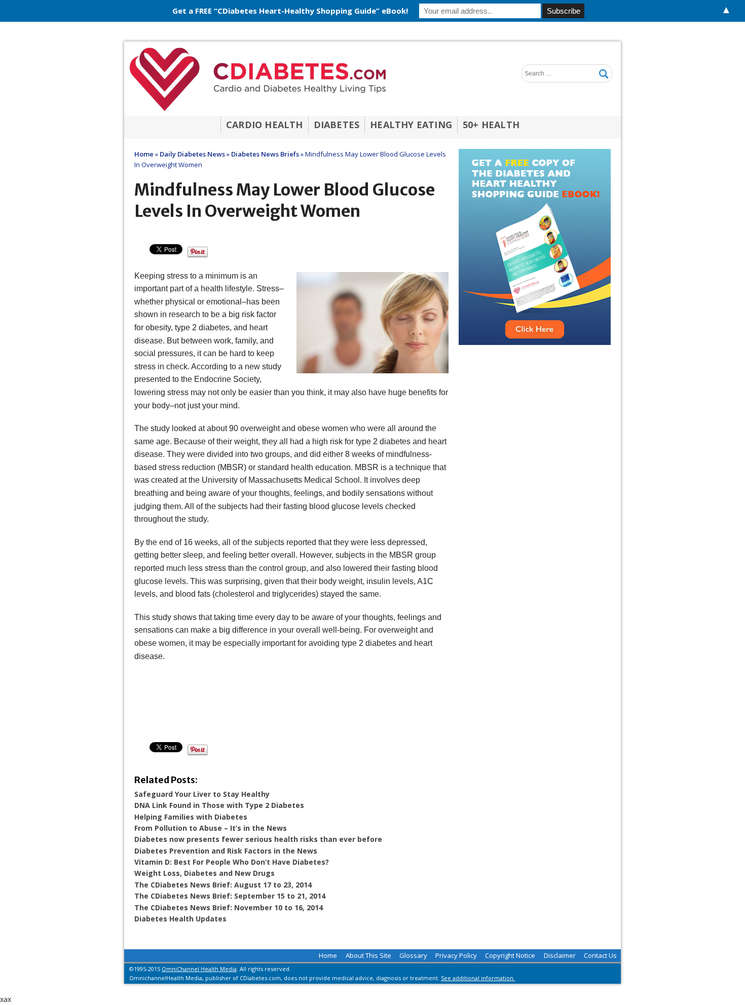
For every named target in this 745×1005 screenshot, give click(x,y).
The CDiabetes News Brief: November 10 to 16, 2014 (228, 907)
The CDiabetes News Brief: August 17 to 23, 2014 (223, 885)
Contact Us (600, 955)
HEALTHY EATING (411, 125)
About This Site (368, 955)
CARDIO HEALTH (264, 125)
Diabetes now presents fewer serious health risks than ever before (258, 839)
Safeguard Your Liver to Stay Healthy (202, 794)
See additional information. (478, 978)
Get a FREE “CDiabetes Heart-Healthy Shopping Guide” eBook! (290, 11)
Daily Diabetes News (192, 154)
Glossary (413, 955)
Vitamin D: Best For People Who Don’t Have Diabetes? (231, 862)
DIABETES (337, 125)
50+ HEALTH (491, 125)
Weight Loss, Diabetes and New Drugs (204, 873)
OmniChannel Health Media (199, 969)
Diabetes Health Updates (180, 918)
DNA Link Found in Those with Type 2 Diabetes (219, 805)
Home (328, 955)
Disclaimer (560, 955)
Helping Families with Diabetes (190, 817)
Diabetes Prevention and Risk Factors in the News (225, 851)
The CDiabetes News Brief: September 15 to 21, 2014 (229, 896)
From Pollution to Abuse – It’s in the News (210, 828)
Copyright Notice (510, 955)
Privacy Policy (456, 955)
